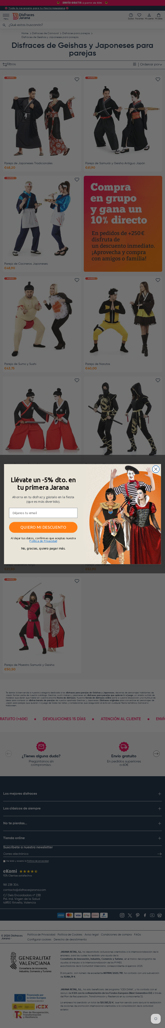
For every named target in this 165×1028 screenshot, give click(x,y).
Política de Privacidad (43, 541)
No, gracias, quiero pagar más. (43, 548)
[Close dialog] (155, 469)
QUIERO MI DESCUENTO (43, 527)
